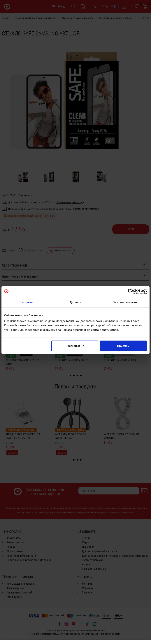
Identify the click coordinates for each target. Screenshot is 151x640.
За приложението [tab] (125, 301)
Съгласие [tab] (26, 301)
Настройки (73, 345)
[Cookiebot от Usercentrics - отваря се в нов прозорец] (131, 291)
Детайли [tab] (75, 301)
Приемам (123, 345)
